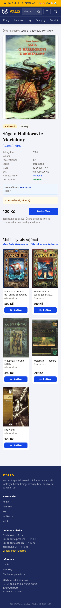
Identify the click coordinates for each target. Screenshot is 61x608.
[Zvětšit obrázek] (30, 77)
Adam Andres (12, 146)
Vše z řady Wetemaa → (15, 244)
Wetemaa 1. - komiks (45, 360)
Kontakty (7, 569)
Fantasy (14, 30)
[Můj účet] (47, 11)
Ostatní (54, 20)
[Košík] (55, 11)
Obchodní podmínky (14, 574)
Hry (29, 20)
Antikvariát (8, 516)
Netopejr (37, 175)
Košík (5, 521)
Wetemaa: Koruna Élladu (14, 362)
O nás (6, 564)
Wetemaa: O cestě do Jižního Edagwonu (15, 293)
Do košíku (43, 211)
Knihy (6, 20)
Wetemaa (25, 187)
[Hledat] (38, 11)
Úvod (5, 30)
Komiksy (18, 20)
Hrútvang (9, 429)
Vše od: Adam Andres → (44, 244)
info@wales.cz (10, 587)
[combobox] (32, 11)
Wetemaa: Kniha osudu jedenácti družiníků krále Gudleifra (43, 293)
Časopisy (40, 20)
